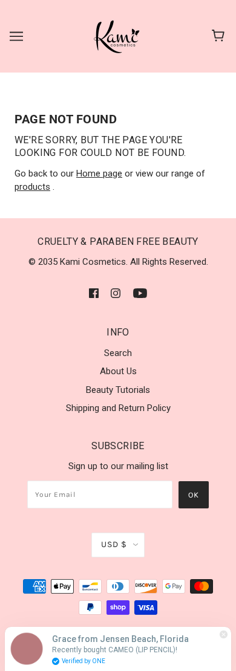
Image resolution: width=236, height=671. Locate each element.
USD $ (114, 544)
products (32, 186)
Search (118, 353)
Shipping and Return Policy (118, 408)
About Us (118, 371)
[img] (94, 293)
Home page (99, 173)
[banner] (117, 35)
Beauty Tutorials (118, 389)
